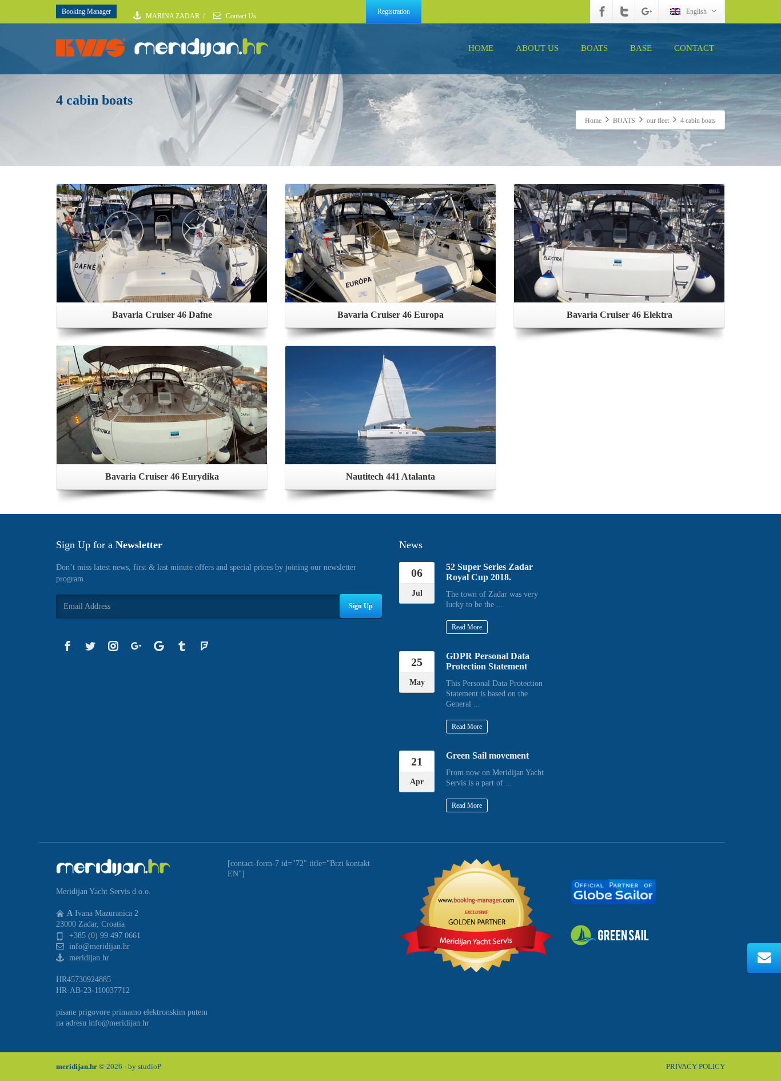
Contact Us (240, 16)
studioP (149, 1066)
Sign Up (361, 606)
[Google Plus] (646, 11)
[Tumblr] (181, 646)
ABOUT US (537, 48)
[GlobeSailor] (613, 891)
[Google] (159, 646)
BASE (641, 48)
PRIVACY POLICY (695, 1066)
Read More (467, 627)
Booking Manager (86, 11)
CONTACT (694, 48)
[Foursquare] (204, 646)
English (696, 11)
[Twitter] (624, 11)
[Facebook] (602, 11)
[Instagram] (113, 646)
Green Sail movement (487, 755)
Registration (393, 11)
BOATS (594, 48)
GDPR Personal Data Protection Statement (487, 661)
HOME (480, 48)
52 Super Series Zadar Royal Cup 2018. (489, 572)
